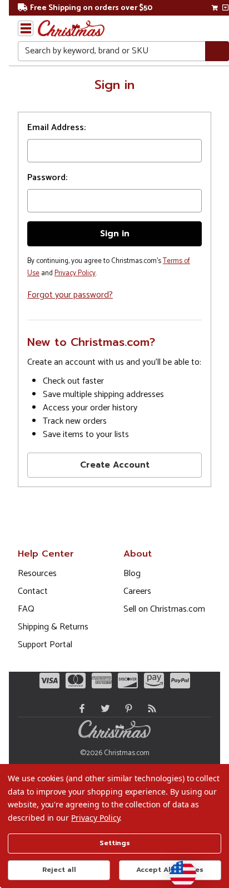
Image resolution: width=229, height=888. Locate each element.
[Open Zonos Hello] (177, 868)
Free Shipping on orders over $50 (91, 8)
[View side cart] (225, 7)
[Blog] (149, 708)
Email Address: (56, 128)
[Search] (217, 51)
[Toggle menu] (25, 28)
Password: (47, 178)
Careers (137, 591)
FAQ (26, 609)
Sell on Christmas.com (164, 609)
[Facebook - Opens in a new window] (79, 708)
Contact (33, 591)
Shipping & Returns (53, 626)
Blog (132, 573)
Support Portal (45, 644)
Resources (37, 573)
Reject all (59, 870)
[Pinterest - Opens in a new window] (126, 708)
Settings (114, 843)
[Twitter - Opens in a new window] (102, 708)
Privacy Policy (75, 273)
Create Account (115, 465)
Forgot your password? (70, 294)
